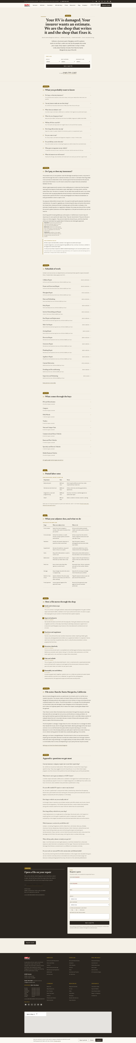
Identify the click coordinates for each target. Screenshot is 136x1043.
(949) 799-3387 (65, 1)
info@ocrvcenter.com (29, 982)
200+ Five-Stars (35, 985)
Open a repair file (68, 66)
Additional (49, 972)
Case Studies (72, 1000)
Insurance (49, 5)
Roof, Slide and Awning (52, 967)
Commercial (95, 963)
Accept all (98, 1040)
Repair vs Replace (96, 993)
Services (35, 5)
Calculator (71, 993)
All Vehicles (72, 974)
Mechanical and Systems (53, 969)
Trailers (71, 967)
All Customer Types (96, 972)
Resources (72, 5)
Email (71, 889)
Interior (49, 965)
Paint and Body (50, 963)
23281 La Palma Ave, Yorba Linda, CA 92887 (50, 1)
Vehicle (71, 896)
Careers (49, 995)
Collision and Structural (53, 960)
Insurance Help (95, 986)
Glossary (71, 995)
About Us (49, 986)
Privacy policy (57, 1041)
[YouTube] (96, 1)
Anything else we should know (77, 912)
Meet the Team (50, 993)
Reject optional (83, 1040)
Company (84, 5)
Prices (66, 5)
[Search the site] (92, 1)
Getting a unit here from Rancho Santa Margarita (55, 745)
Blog (79, 5)
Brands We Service (73, 998)
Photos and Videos (51, 998)
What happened (73, 902)
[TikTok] (105, 1)
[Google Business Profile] (99, 1)
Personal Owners (96, 960)
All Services (50, 974)
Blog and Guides (73, 986)
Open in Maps (30, 1014)
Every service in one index (49, 383)
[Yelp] (102, 1)
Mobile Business (96, 965)
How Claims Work (96, 991)
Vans (70, 969)
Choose (92, 1040)
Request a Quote (106, 5)
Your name (75, 877)
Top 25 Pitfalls (95, 988)
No (76, 910)
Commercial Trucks (74, 972)
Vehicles (42, 5)
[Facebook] (108, 1)
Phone (73, 883)
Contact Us (94, 995)
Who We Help (58, 5)
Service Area (95, 969)
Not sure (82, 910)
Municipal (94, 967)
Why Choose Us (50, 988)
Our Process (50, 991)
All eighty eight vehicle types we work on (53, 460)
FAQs (70, 991)
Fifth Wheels (72, 965)
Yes (72, 910)
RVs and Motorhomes (74, 960)
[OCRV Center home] (27, 5)
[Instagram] (110, 1)
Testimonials (50, 1000)
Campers (71, 963)
